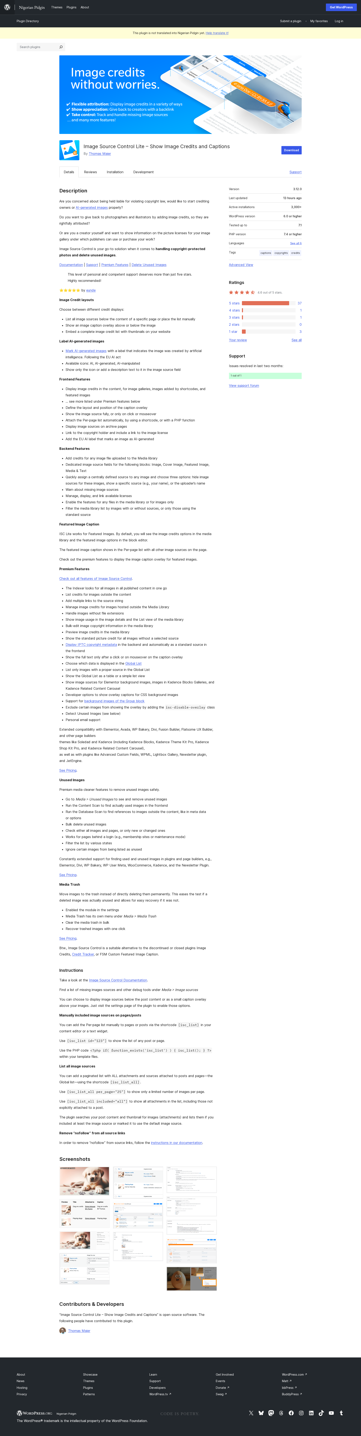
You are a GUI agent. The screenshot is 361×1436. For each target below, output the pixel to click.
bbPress (289, 1387)
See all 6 (296, 243)
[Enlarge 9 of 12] (211, 1202)
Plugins (88, 1387)
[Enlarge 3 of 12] (104, 1237)
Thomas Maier (100, 153)
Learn (153, 1374)
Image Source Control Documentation (118, 980)
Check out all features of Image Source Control (95, 578)
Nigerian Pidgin (66, 1413)
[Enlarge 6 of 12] (157, 1208)
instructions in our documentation (176, 1143)
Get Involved (225, 1374)
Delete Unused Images (149, 265)
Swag (221, 1394)
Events (220, 1381)
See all (297, 340)
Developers (157, 1387)
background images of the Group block (114, 701)
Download (291, 150)
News (20, 1381)
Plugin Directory (28, 21)
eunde (91, 290)
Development (143, 172)
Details (69, 172)
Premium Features (114, 265)
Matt (287, 1381)
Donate (223, 1387)
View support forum (244, 385)
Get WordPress (341, 7)
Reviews (90, 172)
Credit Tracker (83, 954)
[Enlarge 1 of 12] (104, 1172)
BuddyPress (292, 1394)
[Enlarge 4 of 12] (104, 1259)
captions (266, 252)
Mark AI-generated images (86, 351)
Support (296, 172)
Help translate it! (217, 33)
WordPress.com (294, 1374)
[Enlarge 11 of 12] (211, 1244)
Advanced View (241, 265)
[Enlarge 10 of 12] (211, 1225)
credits (295, 252)
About (21, 1374)
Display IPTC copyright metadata (91, 644)
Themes (88, 1381)
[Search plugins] (61, 47)
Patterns (89, 1394)
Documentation (71, 265)
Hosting (22, 1387)
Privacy (22, 1394)
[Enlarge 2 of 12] (104, 1205)
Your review (238, 340)
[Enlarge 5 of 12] (157, 1172)
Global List (133, 663)
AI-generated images (92, 207)
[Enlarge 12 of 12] (211, 1272)
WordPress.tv (160, 1394)
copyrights (281, 252)
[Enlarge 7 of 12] (157, 1237)
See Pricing (67, 770)
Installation (115, 172)
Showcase (90, 1374)
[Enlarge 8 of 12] (211, 1172)
